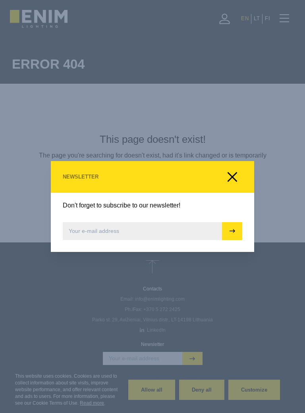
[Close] (232, 177)
